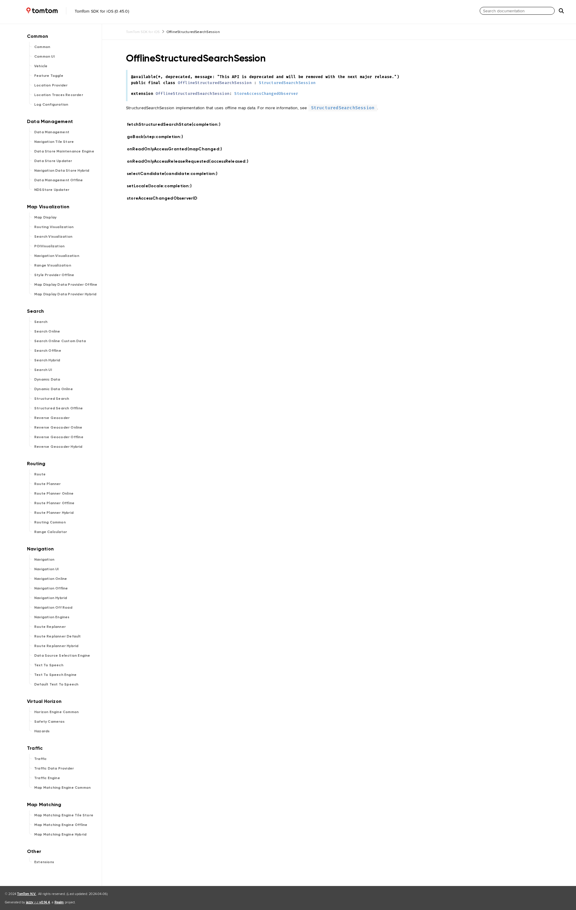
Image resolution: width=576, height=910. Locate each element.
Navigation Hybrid (50, 598)
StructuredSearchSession (287, 83)
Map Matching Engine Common (62, 787)
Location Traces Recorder (58, 95)
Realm (59, 902)
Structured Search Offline (58, 408)
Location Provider (51, 85)
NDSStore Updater (51, 190)
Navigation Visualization (56, 256)
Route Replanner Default (57, 636)
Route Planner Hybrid (54, 513)
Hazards (42, 731)
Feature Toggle (48, 76)
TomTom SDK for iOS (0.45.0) (101, 11)
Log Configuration (51, 104)
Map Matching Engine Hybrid (60, 834)
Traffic (40, 759)
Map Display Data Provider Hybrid (65, 294)
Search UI (43, 370)
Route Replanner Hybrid (56, 646)
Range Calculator (50, 532)
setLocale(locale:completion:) (162, 185)
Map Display (45, 217)
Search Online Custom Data (60, 341)
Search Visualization (53, 236)
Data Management (51, 132)
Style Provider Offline (54, 275)
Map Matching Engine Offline (60, 825)
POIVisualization (49, 246)
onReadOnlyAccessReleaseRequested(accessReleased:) (190, 161)
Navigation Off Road (53, 607)
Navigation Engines (52, 617)
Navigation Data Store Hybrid (61, 170)
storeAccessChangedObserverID (164, 198)
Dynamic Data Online (53, 389)
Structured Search (51, 398)
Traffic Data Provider (54, 768)
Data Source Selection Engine (62, 655)
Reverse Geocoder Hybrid (58, 446)
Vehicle (40, 66)
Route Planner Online (54, 493)
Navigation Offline (51, 588)
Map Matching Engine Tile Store (63, 815)
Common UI (44, 56)
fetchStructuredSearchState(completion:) (176, 124)
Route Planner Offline (54, 503)
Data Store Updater (53, 161)
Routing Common (50, 522)
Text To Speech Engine (55, 675)
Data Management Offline (58, 180)
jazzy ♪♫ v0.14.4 (38, 902)
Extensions (44, 862)
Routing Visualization (54, 227)
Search (40, 322)
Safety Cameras (49, 721)
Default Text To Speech (56, 684)
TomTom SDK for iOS (143, 31)
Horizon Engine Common (56, 712)
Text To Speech (48, 665)
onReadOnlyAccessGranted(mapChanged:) (177, 149)
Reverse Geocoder (52, 418)
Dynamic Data (47, 379)
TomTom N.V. (26, 893)
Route (40, 474)
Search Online (47, 331)
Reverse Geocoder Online (58, 427)
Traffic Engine (47, 778)
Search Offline (47, 350)
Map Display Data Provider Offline (66, 284)
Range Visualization (52, 265)
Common (42, 47)
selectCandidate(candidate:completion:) (175, 173)
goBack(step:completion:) (157, 136)
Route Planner (47, 484)
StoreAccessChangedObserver (266, 94)
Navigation (44, 559)
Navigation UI (46, 569)
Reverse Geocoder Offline (58, 437)
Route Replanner (50, 627)
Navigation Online (50, 579)
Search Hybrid (47, 360)
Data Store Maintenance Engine (64, 151)
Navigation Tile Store (54, 142)
